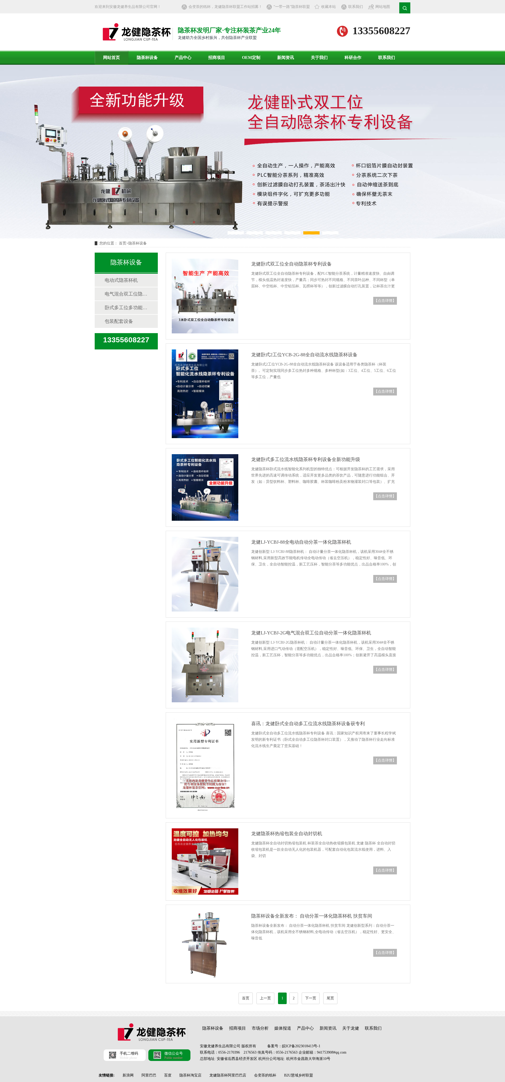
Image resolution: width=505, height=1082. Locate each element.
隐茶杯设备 (147, 57)
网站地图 (382, 7)
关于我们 (319, 57)
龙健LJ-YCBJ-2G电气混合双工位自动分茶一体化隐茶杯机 (311, 632)
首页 (122, 243)
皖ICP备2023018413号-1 (301, 1046)
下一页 (310, 998)
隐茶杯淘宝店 (190, 1075)
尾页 (330, 998)
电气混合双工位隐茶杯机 (126, 294)
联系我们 (355, 7)
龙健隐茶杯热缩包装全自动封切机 (286, 833)
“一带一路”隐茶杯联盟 (292, 7)
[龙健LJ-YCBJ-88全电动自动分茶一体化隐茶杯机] (205, 574)
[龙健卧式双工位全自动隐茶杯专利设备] (205, 296)
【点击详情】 (385, 301)
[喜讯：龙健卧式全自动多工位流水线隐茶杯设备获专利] (205, 765)
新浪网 (128, 1075)
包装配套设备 (119, 321)
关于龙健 (350, 1028)
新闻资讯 (285, 57)
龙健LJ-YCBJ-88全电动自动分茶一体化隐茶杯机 (301, 542)
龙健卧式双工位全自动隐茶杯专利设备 (291, 264)
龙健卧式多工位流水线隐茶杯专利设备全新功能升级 (305, 459)
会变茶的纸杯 (265, 1075)
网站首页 (111, 57)
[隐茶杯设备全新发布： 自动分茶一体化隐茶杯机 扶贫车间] (205, 944)
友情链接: (107, 1075)
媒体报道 (282, 1028)
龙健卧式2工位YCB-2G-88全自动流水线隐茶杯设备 (304, 354)
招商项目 (216, 57)
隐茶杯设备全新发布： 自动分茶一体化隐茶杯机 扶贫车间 (311, 916)
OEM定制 (251, 57)
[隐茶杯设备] (252, 151)
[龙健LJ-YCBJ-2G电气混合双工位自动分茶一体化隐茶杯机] (205, 665)
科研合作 (353, 57)
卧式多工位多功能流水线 (126, 307)
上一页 (265, 998)
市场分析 (260, 1028)
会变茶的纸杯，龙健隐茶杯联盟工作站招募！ (225, 7)
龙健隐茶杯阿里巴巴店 (227, 1075)
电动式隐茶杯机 (121, 280)
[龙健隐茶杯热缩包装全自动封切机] (205, 861)
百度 (167, 1075)
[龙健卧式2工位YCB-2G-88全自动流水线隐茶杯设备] (205, 393)
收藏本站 (328, 7)
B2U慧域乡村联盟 (298, 1075)
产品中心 (183, 57)
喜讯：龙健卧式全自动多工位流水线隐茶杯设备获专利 (308, 723)
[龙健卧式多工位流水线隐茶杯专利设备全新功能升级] (205, 487)
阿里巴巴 (149, 1075)
